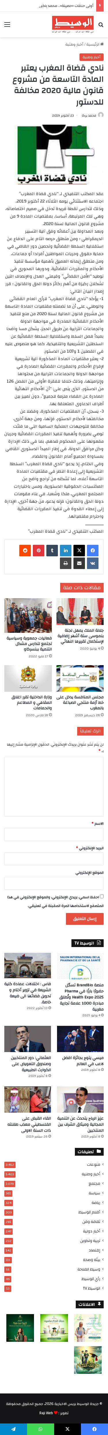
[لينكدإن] (65, 550)
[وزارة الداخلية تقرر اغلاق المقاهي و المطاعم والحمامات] (28, 678)
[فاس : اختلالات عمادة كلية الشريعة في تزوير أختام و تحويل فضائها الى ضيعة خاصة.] (27, 965)
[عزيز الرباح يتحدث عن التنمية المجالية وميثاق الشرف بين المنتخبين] (80, 1099)
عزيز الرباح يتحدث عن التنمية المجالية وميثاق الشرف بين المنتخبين (80, 1124)
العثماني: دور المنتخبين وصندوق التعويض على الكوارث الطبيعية (31, 1064)
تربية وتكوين (90, 1241)
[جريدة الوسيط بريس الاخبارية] (73, 24)
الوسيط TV (91, 1288)
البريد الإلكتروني (90, 848)
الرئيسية (93, 44)
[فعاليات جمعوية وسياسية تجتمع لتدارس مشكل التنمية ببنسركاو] (28, 615)
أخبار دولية (91, 1231)
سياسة (94, 1193)
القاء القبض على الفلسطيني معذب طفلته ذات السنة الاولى (29, 1124)
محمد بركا (89, 115)
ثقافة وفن (91, 1222)
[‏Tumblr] (52, 550)
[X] (79, 550)
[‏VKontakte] (92, 563)
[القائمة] (7, 26)
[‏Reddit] (25, 550)
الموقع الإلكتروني (89, 872)
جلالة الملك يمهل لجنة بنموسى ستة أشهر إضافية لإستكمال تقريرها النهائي (81, 636)
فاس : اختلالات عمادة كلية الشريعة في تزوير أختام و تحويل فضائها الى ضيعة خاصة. (27, 993)
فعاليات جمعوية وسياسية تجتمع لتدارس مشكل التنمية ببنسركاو (29, 644)
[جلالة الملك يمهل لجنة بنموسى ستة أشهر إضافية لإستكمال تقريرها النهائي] (80, 611)
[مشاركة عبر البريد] (79, 563)
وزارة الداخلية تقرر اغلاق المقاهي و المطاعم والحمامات (32, 702)
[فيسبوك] (92, 550)
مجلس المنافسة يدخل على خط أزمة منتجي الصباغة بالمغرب (80, 702)
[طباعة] (65, 563)
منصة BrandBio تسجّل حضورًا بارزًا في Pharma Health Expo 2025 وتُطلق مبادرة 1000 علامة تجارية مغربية (81, 997)
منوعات (93, 1164)
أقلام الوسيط (89, 1212)
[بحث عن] (101, 26)
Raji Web (46, 1413)
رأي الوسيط (91, 1279)
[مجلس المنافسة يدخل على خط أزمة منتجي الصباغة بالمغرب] (80, 678)
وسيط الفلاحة (88, 1269)
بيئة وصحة (91, 1260)
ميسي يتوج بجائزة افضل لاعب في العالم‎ (83, 1061)
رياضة (96, 1203)
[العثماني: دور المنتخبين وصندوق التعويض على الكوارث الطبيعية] (27, 1039)
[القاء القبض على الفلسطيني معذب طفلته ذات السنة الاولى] (27, 1099)
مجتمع (94, 1183)
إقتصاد (94, 1250)
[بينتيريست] (38, 550)
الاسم (98, 823)
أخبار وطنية (74, 44)
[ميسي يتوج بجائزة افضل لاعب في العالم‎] (80, 1039)
